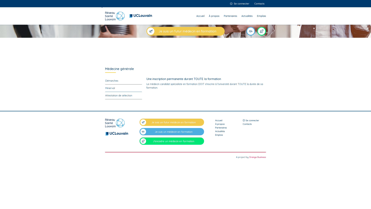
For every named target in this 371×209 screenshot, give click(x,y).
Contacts (259, 3)
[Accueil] (116, 127)
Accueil (200, 15)
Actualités (247, 15)
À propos (214, 15)
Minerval (110, 88)
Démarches (111, 80)
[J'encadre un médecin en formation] (261, 31)
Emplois (261, 15)
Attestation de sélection (118, 95)
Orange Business (257, 157)
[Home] (128, 16)
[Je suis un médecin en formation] (250, 31)
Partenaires (230, 15)
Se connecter (241, 3)
